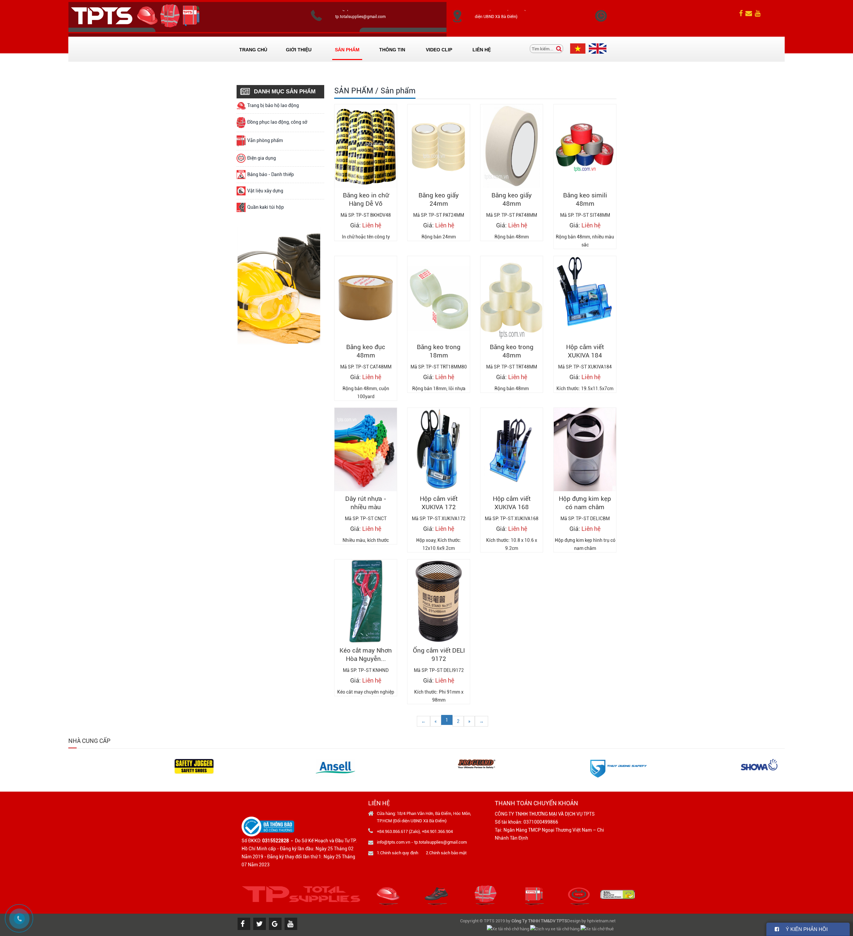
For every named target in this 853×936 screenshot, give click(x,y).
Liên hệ (481, 49)
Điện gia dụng (261, 158)
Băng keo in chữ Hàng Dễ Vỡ (366, 199)
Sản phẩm (347, 49)
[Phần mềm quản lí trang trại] (615, 928)
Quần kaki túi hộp (265, 207)
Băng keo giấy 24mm (439, 199)
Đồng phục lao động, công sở (277, 122)
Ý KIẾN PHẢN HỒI (803, 929)
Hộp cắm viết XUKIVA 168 (511, 503)
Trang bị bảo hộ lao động (273, 105)
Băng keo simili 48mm (585, 199)
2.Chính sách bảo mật (446, 852)
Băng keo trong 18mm (438, 351)
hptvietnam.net (601, 920)
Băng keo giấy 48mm (511, 199)
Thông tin (392, 49)
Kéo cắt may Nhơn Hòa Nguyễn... (366, 655)
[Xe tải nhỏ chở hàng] (508, 928)
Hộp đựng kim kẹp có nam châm (585, 503)
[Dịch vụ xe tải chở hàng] (555, 928)
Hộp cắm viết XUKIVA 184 (585, 351)
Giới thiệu (299, 49)
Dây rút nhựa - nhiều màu (365, 503)
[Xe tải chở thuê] (597, 928)
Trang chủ (253, 49)
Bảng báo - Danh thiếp (270, 174)
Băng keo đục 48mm (365, 351)
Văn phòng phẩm (265, 140)
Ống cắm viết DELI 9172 (439, 655)
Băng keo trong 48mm (511, 351)
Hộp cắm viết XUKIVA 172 (438, 503)
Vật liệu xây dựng (265, 190)
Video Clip (439, 49)
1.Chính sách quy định (397, 852)
